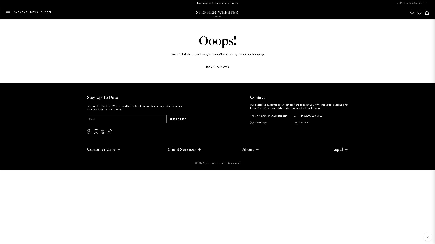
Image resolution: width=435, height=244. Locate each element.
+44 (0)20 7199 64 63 (311, 115)
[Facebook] (89, 131)
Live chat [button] (304, 122)
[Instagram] (96, 131)
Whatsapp (261, 122)
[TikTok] (110, 131)
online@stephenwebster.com (271, 115)
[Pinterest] (103, 131)
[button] (8, 12)
